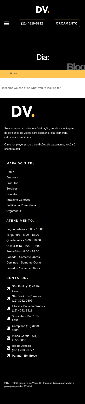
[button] (6, 23)
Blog (76, 67)
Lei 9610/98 (26, 386)
